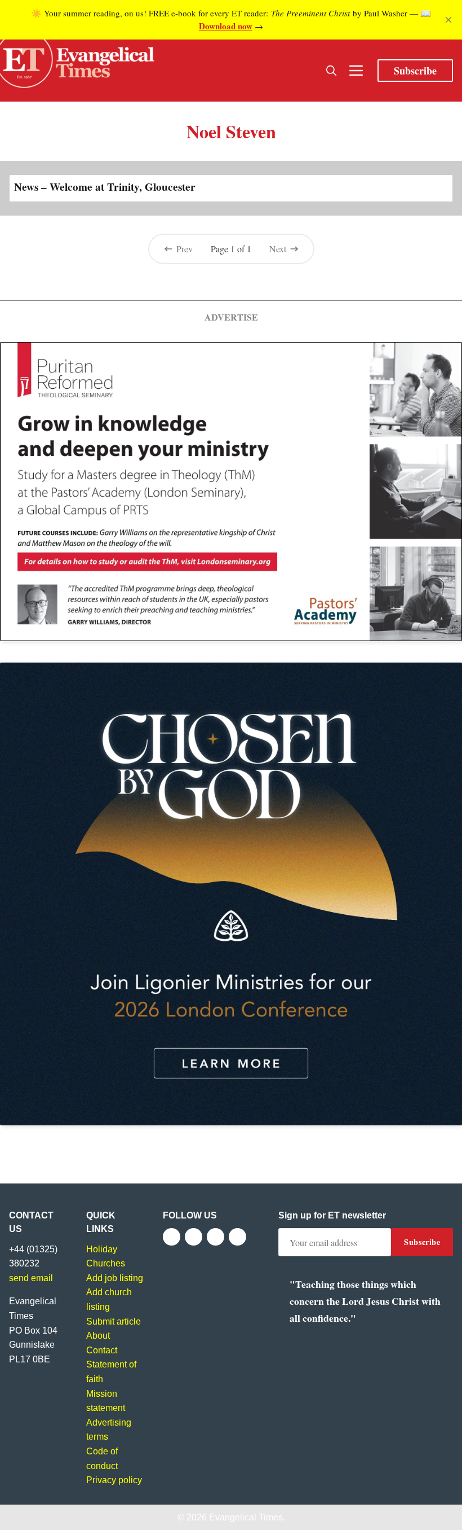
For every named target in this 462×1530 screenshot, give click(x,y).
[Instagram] (215, 1237)
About (98, 1335)
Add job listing (114, 1278)
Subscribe (415, 70)
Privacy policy (114, 1480)
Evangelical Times (246, 1517)
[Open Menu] (356, 70)
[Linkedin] (237, 1237)
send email (31, 1278)
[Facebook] (171, 1237)
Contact (101, 1350)
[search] (331, 71)
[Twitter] (193, 1237)
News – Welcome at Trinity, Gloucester (105, 187)
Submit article (113, 1321)
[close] (448, 20)
